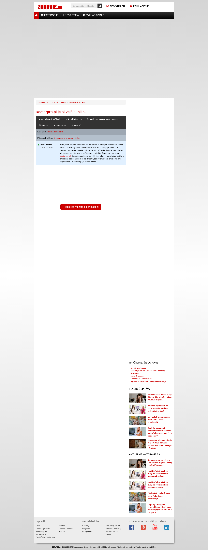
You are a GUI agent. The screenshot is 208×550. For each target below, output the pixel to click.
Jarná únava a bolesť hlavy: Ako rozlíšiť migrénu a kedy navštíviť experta (160, 397)
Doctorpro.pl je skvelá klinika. (67, 138)
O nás (38, 526)
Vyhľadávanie (94, 15)
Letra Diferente (137, 376)
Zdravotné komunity (113, 529)
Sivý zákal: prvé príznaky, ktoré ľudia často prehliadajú (159, 419)
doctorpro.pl (65, 156)
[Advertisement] (104, 38)
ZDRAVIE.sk (43, 102)
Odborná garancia (43, 529)
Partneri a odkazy (65, 529)
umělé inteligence (138, 368)
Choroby (85, 526)
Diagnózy (86, 529)
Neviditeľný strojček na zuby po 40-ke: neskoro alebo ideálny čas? (158, 408)
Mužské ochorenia (77, 102)
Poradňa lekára (112, 532)
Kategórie (50, 15)
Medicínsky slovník (113, 526)
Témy (63, 102)
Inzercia (62, 526)
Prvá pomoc (87, 532)
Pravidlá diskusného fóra (45, 537)
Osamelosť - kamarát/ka (141, 379)
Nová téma (71, 15)
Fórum (55, 102)
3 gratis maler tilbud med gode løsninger (149, 381)
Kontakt (62, 532)
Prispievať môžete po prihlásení (81, 206)
